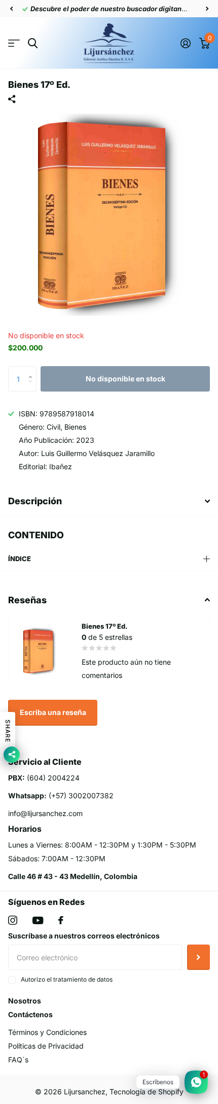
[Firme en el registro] (185, 43)
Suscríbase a (198, 957)
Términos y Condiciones (47, 1032)
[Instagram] (12, 920)
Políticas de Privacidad (46, 1046)
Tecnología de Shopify (147, 1091)
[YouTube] (37, 920)
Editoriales (14, 43)
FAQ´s (18, 1059)
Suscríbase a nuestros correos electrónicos (84, 935)
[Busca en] (33, 43)
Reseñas (27, 600)
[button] (11, 9)
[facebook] (60, 920)
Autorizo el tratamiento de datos (67, 979)
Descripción (35, 501)
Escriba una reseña (53, 712)
